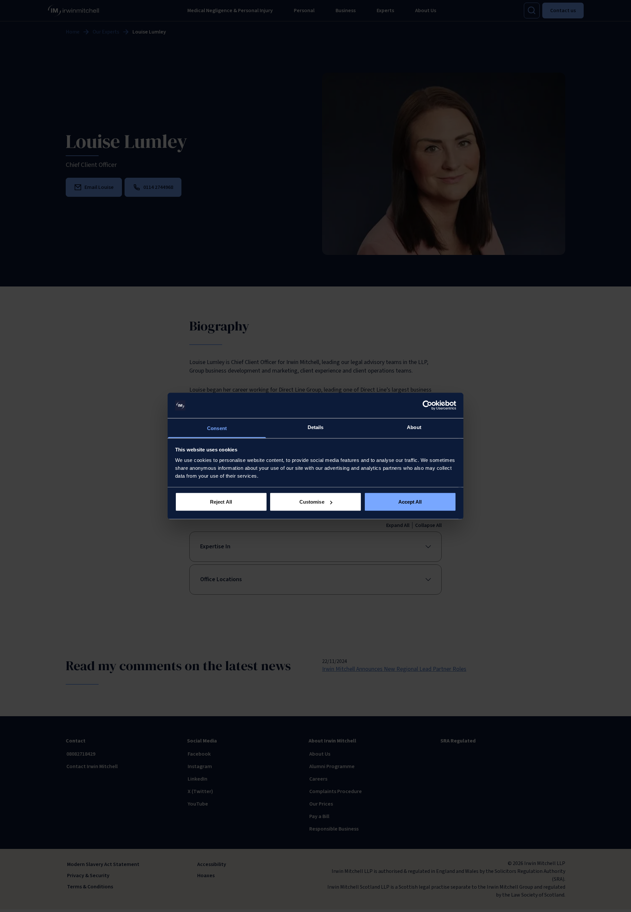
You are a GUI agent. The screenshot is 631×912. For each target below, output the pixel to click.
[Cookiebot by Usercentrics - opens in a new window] (427, 405)
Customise (311, 502)
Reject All (221, 502)
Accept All (410, 502)
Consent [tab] (217, 428)
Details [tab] (316, 427)
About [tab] (414, 427)
